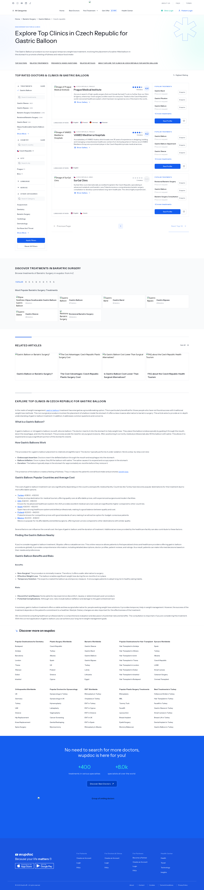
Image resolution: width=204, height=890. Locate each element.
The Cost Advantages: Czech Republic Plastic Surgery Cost (79, 375)
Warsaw (18, 670)
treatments (32, 86)
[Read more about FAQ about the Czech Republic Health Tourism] (167, 362)
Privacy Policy (182, 885)
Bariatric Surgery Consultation (31, 113)
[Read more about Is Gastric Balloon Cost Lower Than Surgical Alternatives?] (124, 362)
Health (163, 858)
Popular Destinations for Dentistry (29, 642)
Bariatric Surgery (23, 214)
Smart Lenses (159, 670)
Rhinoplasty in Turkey (93, 694)
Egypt (87, 679)
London (18, 660)
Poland (52, 670)
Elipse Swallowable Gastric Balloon (30, 128)
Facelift (122, 708)
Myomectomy (55, 727)
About (132, 885)
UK (51, 665)
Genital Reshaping (57, 722)
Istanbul (18, 679)
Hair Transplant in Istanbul (129, 674)
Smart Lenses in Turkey (163, 713)
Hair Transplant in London (129, 665)
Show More (21, 134)
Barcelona (19, 656)
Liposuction (124, 713)
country (32, 140)
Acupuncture (22, 205)
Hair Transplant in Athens (128, 651)
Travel (163, 863)
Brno (20, 174)
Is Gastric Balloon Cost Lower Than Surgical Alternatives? (121, 375)
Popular (19, 282)
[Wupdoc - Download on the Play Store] (44, 865)
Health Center (127, 11)
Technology (165, 867)
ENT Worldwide (91, 689)
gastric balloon (52, 410)
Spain (52, 660)
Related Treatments (39, 63)
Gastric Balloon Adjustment (165, 144)
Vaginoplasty (55, 713)
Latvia (87, 670)
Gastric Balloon (26, 90)
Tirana (17, 665)
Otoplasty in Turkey (92, 699)
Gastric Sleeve (25, 103)
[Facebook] (13, 3)
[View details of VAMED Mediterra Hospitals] (62, 136)
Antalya (18, 651)
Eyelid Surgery (124, 722)
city (22, 158)
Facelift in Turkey (160, 703)
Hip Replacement (22, 717)
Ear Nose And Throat (25, 228)
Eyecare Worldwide (162, 642)
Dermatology (22, 224)
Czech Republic (26, 151)
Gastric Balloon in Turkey (163, 727)
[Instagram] (17, 3)
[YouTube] (22, 3)
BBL (120, 699)
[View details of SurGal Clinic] (62, 181)
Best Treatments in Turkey (165, 689)
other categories (28, 194)
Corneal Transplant (161, 679)
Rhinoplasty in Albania (93, 727)
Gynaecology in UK (57, 699)
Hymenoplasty (55, 703)
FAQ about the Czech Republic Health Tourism (166, 375)
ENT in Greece (90, 713)
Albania (52, 656)
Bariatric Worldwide (93, 642)
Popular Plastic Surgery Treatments (134, 689)
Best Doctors (74, 11)
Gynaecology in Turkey (59, 694)
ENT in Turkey (90, 703)
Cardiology (21, 219)
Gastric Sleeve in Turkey (163, 708)
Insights (164, 872)
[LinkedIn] (26, 3)
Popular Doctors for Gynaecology (64, 689)
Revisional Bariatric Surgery (29, 117)
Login (78, 863)
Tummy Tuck (124, 703)
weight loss (123, 471)
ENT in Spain (89, 722)
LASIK (156, 665)
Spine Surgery (20, 727)
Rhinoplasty (123, 694)
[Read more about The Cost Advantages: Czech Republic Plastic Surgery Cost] (80, 362)
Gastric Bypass (25, 108)
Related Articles (87, 63)
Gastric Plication (161, 98)
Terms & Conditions (166, 885)
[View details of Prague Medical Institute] (62, 91)
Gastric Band (24, 122)
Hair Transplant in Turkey (163, 699)
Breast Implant (125, 717)
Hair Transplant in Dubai (128, 670)
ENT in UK (88, 717)
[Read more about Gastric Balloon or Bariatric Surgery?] (36, 362)
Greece (53, 674)
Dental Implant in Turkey (163, 722)
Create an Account (83, 858)
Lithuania (88, 674)
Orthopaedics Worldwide (25, 689)
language (25, 181)
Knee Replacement (22, 722)
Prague (21, 169)
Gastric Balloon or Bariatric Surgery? (35, 374)
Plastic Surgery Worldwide (61, 642)
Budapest (19, 646)
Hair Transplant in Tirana (128, 660)
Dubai (17, 674)
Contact (141, 885)
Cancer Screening (57, 717)
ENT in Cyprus (90, 708)
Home (62, 11)
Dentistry (20, 209)
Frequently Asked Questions (64, 63)
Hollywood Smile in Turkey (164, 694)
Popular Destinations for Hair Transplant (136, 642)
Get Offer (109, 11)
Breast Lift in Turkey (162, 717)
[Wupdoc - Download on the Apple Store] (24, 865)
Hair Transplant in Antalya (129, 646)
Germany (18, 699)
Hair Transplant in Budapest (130, 679)
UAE (16, 708)
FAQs (78, 867)
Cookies (152, 885)
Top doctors (21, 63)
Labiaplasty (54, 708)
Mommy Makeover (126, 727)
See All (183, 345)
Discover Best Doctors (100, 784)
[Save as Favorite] (183, 120)
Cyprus (52, 679)
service (24, 188)
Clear (42, 86)
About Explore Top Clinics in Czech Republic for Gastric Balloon (128, 63)
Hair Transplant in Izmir (128, 656)
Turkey (52, 651)
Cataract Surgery (161, 674)
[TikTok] (30, 3)
